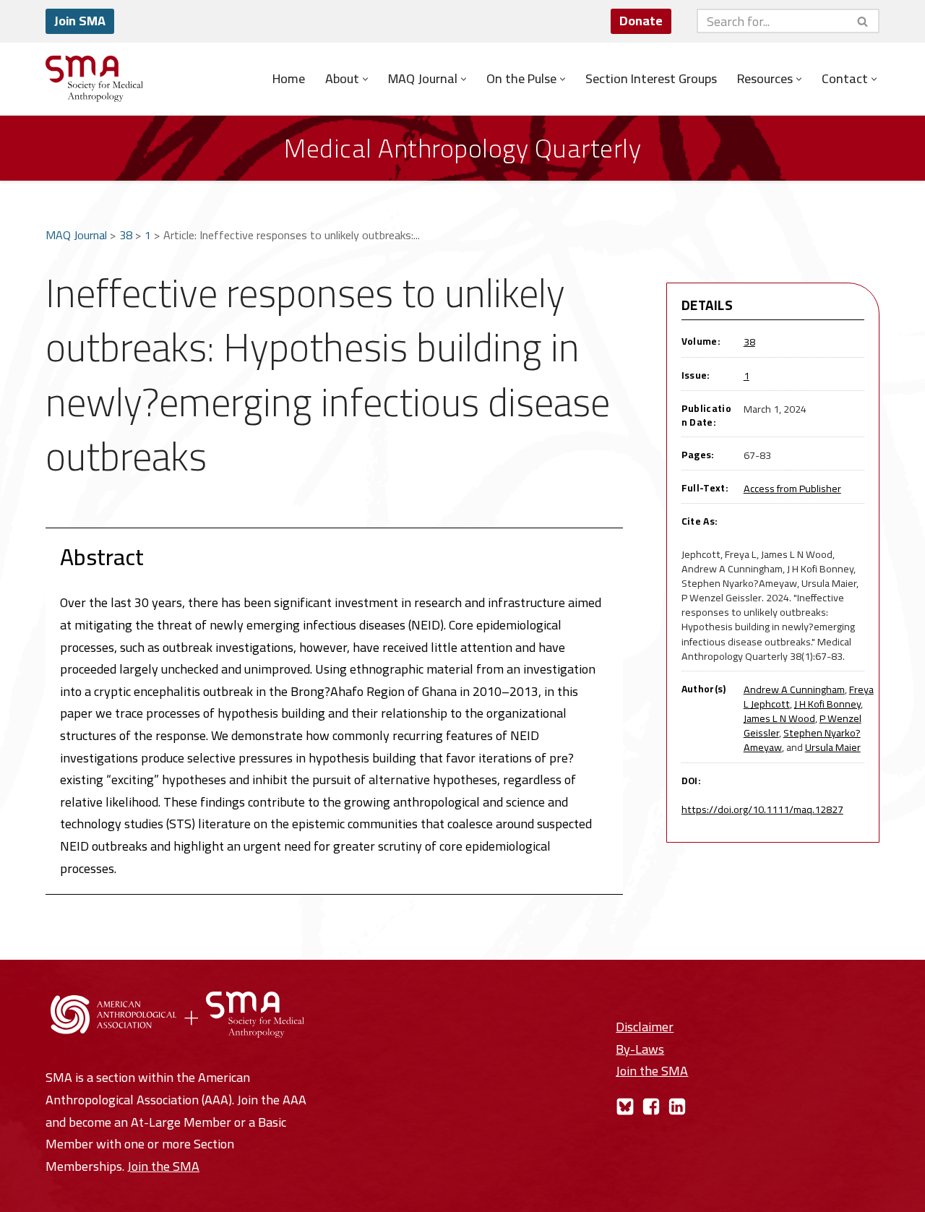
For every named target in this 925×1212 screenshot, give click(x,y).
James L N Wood (779, 718)
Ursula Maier (833, 747)
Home (288, 79)
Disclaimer (645, 1027)
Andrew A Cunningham (794, 689)
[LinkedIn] (677, 1106)
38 (125, 235)
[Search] (863, 21)
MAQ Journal (76, 235)
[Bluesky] (625, 1106)
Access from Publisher (792, 488)
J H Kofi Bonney (827, 703)
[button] (365, 79)
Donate (641, 21)
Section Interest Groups (651, 79)
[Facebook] (651, 1106)
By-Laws (640, 1049)
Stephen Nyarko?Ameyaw (802, 740)
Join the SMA (163, 1166)
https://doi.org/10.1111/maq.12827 (762, 809)
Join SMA (80, 21)
